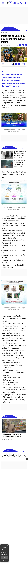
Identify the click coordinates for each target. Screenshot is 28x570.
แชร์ (17, 45)
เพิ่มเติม (5, 554)
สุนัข (11, 455)
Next (26, 417)
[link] (14, 155)
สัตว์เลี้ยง (5, 455)
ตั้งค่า (4, 560)
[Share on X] (23, 45)
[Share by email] (26, 45)
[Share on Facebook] (20, 45)
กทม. (16, 455)
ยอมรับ (4, 557)
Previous (23, 417)
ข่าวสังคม (22, 455)
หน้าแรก (3, 32)
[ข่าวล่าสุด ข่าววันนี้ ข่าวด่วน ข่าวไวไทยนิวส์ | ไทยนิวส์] (12, 3)
